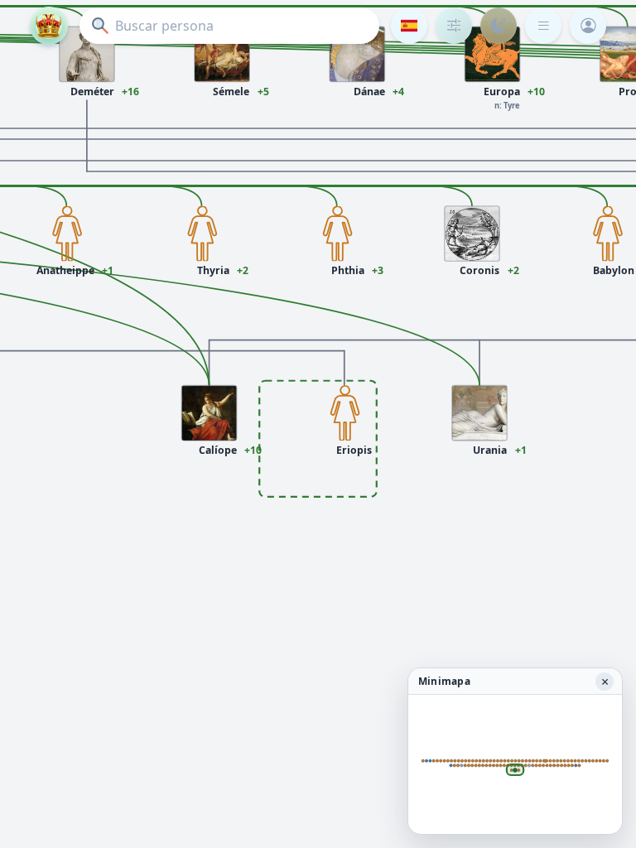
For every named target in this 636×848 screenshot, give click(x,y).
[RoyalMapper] (49, 26)
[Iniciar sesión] (588, 25)
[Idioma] (409, 25)
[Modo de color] (498, 25)
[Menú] (543, 25)
